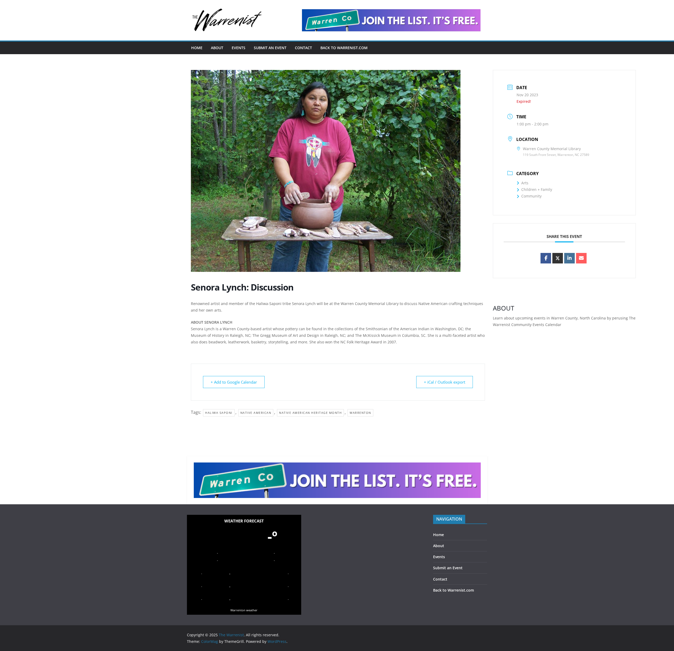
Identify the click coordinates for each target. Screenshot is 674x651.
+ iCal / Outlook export (444, 382)
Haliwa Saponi (218, 413)
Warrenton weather (243, 610)
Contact (303, 47)
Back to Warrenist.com (344, 47)
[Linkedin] (569, 258)
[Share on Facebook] (546, 258)
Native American (255, 413)
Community (531, 196)
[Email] (581, 258)
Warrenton (360, 413)
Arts (524, 182)
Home (196, 47)
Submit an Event (270, 47)
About (217, 47)
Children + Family (536, 189)
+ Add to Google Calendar (234, 382)
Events (238, 47)
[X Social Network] (557, 258)
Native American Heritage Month (310, 413)
